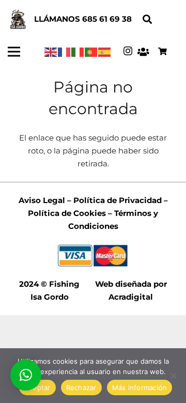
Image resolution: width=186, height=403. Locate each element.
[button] (25, 375)
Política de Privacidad (116, 200)
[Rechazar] (173, 375)
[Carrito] (162, 52)
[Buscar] (147, 19)
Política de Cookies (67, 213)
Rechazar (81, 387)
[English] (51, 51)
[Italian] (78, 51)
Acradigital (131, 297)
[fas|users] (142, 51)
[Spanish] (105, 51)
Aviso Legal (42, 200)
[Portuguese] (91, 51)
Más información (139, 387)
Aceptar (37, 387)
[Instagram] (127, 51)
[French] (64, 51)
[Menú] (14, 52)
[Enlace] (18, 19)
